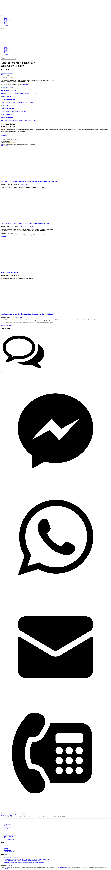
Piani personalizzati (9, 837)
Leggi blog (3, 236)
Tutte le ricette (4, 145)
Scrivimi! (25, 84)
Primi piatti (7, 848)
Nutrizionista (7, 19)
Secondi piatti (7, 850)
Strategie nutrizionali (9, 836)
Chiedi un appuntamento (7, 73)
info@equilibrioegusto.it (7, 325)
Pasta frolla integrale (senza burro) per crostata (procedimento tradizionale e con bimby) (30, 181)
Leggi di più (4, 135)
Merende (27, 226)
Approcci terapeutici (9, 839)
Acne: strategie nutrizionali (10, 272)
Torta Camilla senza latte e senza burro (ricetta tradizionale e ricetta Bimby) (26, 223)
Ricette (5, 22)
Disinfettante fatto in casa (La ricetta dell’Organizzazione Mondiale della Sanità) (27, 314)
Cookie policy (12, 815)
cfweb (10, 865)
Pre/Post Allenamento (9, 851)
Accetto (6, 868)
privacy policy (59, 867)
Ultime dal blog (8, 827)
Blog (5, 23)
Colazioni (21, 184)
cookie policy (67, 867)
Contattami (3, 136)
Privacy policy (4, 815)
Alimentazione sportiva (10, 835)
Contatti (6, 25)
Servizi (5, 21)
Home (5, 18)
